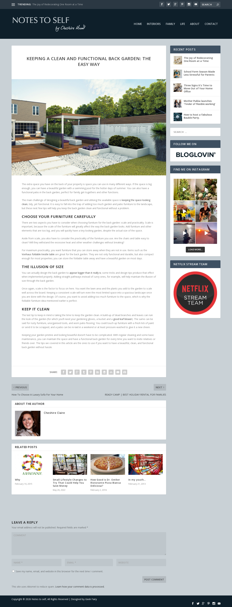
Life (182, 24)
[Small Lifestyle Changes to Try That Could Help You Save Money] (70, 464)
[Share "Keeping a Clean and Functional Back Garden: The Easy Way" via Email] (117, 372)
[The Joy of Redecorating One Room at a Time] (178, 60)
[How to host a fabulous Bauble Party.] (178, 117)
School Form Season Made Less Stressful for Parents (199, 73)
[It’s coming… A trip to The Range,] (206, 189)
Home (138, 24)
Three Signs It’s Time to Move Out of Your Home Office (198, 88)
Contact (211, 24)
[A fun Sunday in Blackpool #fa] (184, 211)
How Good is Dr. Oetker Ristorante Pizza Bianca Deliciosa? (106, 482)
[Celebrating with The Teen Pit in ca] (206, 211)
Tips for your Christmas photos (49, 4)
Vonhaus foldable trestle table (38, 254)
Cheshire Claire (54, 413)
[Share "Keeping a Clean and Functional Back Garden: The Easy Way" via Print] (124, 372)
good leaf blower (122, 319)
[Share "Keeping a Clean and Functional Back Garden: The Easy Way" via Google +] (77, 372)
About (195, 24)
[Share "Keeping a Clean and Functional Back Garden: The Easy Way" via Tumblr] (84, 372)
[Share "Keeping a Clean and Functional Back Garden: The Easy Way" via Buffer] (104, 372)
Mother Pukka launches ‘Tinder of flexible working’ (199, 102)
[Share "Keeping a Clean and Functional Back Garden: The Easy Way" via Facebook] (63, 372)
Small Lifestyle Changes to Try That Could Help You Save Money (70, 482)
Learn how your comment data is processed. (79, 586)
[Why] (32, 464)
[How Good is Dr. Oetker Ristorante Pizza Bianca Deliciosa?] (108, 464)
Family (170, 24)
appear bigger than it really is (85, 272)
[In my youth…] (145, 464)
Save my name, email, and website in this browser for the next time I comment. (59, 571)
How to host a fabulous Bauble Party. (198, 116)
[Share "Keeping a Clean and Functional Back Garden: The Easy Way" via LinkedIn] (97, 372)
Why (17, 479)
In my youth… (137, 479)
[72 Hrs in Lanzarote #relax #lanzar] (206, 233)
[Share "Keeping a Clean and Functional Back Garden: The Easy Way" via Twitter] (70, 372)
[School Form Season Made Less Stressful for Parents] (178, 74)
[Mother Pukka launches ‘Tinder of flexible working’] (178, 103)
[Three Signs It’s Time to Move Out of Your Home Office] (178, 87)
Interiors (154, 24)
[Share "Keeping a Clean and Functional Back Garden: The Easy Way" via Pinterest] (90, 372)
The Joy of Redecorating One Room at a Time (198, 59)
